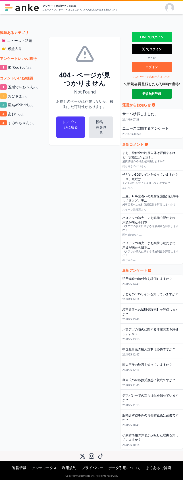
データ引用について (124, 467)
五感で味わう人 (20, 87)
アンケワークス (44, 467)
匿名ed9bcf (17, 67)
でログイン (152, 37)
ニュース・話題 (19, 40)
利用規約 (69, 467)
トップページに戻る (71, 124)
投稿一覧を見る (101, 127)
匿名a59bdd (17, 104)
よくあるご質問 (158, 467)
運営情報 (19, 467)
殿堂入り (15, 48)
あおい (13, 113)
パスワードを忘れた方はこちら (152, 77)
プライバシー (92, 467)
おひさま (14, 96)
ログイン (152, 67)
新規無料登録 (151, 93)
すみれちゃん (18, 122)
